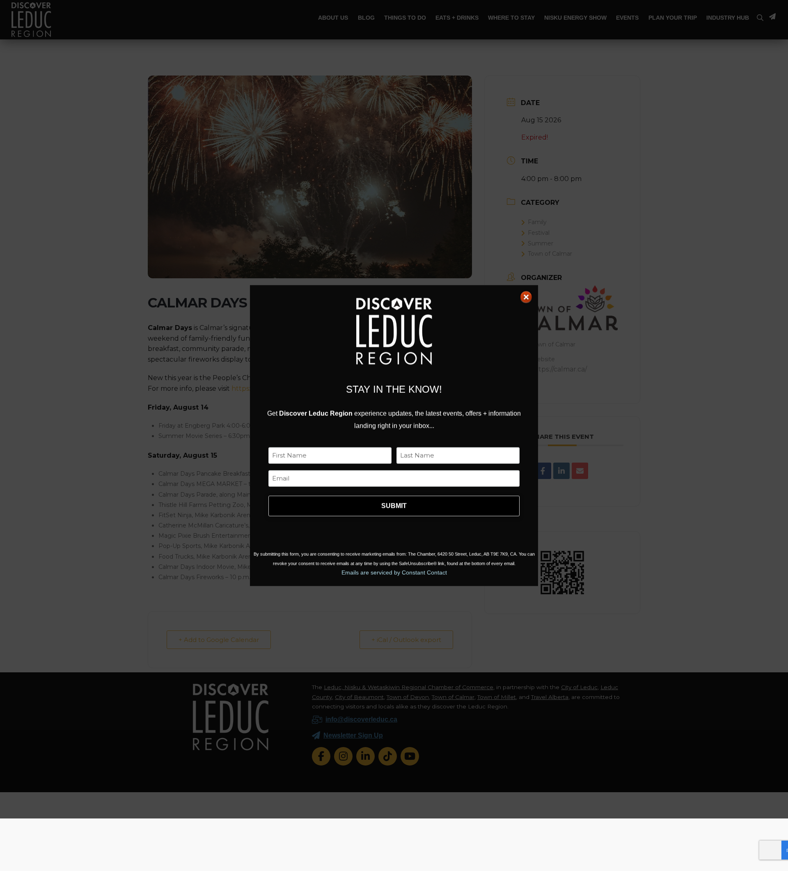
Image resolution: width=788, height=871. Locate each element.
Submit (394, 505)
